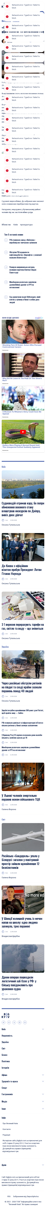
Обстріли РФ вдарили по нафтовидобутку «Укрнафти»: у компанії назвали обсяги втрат (25, 255)
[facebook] (9, 1022)
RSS (8, 1196)
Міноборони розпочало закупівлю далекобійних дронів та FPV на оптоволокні (22, 285)
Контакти (7, 1129)
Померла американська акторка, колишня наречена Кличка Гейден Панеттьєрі (22, 270)
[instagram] (19, 1022)
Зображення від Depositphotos (26, 1196)
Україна (5, 647)
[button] (24, 1029)
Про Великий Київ (10, 1123)
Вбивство (6, 224)
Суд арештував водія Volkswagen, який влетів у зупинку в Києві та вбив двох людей (24, 300)
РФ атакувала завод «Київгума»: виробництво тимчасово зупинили (23, 241)
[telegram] (3, 1022)
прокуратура (26, 224)
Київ (15, 224)
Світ (3, 819)
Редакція (6, 1135)
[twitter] (14, 1022)
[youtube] (25, 1022)
